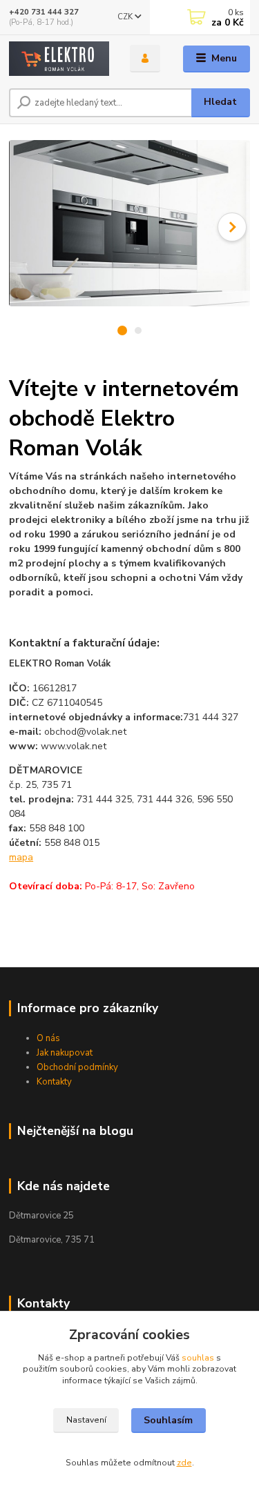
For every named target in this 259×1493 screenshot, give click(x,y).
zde (184, 1462)
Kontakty (54, 1082)
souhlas (198, 1357)
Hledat (220, 101)
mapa (21, 857)
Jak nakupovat (65, 1053)
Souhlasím (168, 1420)
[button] (232, 226)
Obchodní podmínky (77, 1067)
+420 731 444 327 (44, 12)
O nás (48, 1038)
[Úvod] (59, 59)
